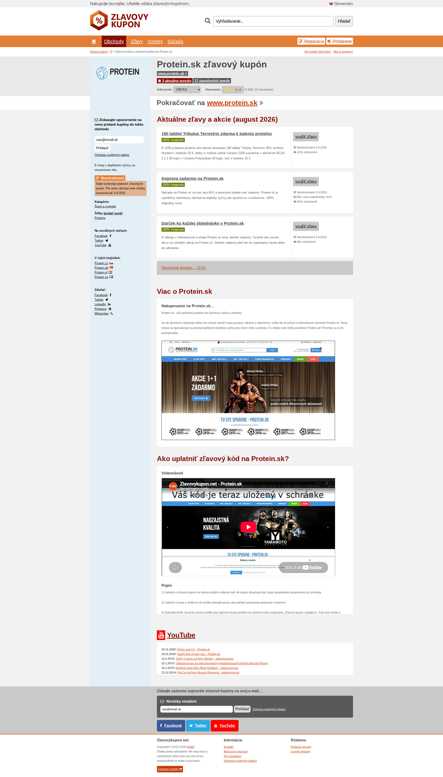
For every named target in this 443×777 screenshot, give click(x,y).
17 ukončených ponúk (212, 81)
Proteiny (100, 218)
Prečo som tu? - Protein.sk (193, 649)
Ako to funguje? (343, 51)
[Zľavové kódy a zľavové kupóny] (119, 29)
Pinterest (101, 309)
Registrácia (313, 41)
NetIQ (190, 747)
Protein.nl (101, 272)
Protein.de (101, 268)
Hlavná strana (99, 51)
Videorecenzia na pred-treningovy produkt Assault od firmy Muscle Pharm (222, 663)
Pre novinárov (232, 756)
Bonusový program (236, 751)
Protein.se (101, 277)
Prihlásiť (102, 148)
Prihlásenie (342, 41)
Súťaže (175, 41)
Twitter (99, 240)
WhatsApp (101, 313)
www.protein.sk (171, 74)
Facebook (101, 236)
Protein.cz (101, 263)
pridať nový (113, 213)
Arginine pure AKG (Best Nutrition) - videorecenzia (207, 668)
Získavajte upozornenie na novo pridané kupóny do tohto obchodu (119, 124)
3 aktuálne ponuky (176, 81)
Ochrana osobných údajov (112, 155)
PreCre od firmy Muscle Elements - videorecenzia (208, 672)
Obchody (114, 41)
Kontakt (228, 747)
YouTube (100, 245)
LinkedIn (100, 304)
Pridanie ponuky (301, 747)
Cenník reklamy (300, 751)
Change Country (168, 769)
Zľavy (137, 41)
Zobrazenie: (164, 89)
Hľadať (344, 21)
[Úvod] (93, 41)
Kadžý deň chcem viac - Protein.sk (198, 654)
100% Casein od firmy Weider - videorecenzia (204, 658)
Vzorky (155, 41)
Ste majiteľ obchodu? (317, 51)
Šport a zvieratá (105, 206)
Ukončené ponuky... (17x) (184, 268)
